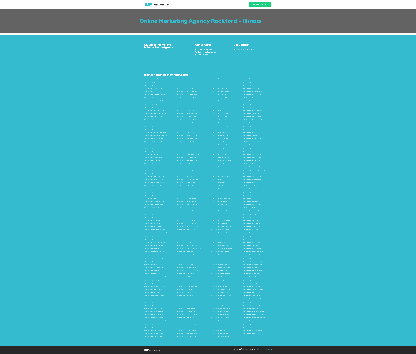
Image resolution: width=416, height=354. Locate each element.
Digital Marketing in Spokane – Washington (252, 261)
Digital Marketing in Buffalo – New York (186, 277)
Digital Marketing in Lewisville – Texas (153, 129)
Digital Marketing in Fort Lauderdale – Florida (155, 226)
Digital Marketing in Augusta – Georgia (219, 242)
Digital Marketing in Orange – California (153, 179)
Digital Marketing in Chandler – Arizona (251, 277)
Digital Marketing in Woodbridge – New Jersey (155, 94)
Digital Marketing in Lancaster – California (154, 217)
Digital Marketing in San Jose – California (187, 330)
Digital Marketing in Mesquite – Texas (186, 192)
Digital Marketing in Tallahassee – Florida (252, 236)
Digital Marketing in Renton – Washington (187, 97)
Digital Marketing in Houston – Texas (251, 333)
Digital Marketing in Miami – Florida (251, 302)
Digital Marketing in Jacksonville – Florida (252, 327)
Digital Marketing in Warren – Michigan (186, 182)
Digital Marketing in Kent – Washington (153, 173)
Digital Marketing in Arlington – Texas (186, 298)
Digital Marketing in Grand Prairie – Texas (187, 239)
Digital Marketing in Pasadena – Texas (219, 195)
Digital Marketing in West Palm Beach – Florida (253, 145)
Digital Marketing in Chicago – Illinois (153, 336)
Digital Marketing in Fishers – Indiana (186, 85)
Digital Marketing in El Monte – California (154, 107)
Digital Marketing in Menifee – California (186, 104)
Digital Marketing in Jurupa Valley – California (187, 107)
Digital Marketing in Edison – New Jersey (252, 110)
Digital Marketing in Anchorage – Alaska (219, 280)
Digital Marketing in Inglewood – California (220, 97)
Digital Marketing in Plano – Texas (250, 280)
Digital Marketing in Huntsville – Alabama (187, 255)
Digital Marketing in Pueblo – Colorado (251, 123)
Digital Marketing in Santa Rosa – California (220, 220)
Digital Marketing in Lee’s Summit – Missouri (188, 91)
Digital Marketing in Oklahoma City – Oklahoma (253, 320)
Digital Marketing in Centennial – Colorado (220, 107)
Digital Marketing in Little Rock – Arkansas (187, 245)
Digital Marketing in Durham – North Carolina (188, 280)
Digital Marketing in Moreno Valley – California (253, 251)
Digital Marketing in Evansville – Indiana (219, 141)
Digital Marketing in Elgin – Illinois (185, 132)
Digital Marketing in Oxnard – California (153, 245)
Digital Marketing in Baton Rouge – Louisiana (220, 258)
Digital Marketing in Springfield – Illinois (252, 129)
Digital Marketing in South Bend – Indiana (187, 94)
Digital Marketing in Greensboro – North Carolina (221, 283)
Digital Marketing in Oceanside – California (252, 217)
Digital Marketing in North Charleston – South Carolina (190, 148)
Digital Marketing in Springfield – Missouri (252, 214)
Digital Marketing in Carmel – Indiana (251, 79)
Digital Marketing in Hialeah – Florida (186, 258)
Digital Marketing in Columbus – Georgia (153, 248)
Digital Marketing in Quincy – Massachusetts (155, 85)
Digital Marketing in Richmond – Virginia (187, 261)
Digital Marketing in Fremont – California (219, 261)
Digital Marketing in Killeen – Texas (152, 207)
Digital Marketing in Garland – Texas (218, 264)
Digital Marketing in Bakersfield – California (252, 298)
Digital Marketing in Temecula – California (220, 119)
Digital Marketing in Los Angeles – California (187, 336)
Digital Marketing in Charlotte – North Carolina (253, 324)
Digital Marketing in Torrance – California (186, 189)
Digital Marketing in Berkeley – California (219, 145)
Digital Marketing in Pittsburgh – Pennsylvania (253, 283)
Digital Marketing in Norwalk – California (153, 79)
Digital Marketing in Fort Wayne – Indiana (252, 270)
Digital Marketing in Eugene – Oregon (153, 220)
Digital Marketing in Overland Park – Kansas (154, 239)
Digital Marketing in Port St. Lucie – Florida (220, 255)
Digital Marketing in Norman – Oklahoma (252, 167)
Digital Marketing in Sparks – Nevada (219, 116)
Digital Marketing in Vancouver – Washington (188, 233)
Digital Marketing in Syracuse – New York (252, 189)
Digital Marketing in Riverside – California (220, 289)
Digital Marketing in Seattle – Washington (187, 324)
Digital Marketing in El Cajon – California (153, 101)
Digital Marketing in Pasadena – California (154, 176)
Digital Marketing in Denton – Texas (250, 192)
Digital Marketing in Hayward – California (219, 211)
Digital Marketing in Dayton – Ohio (218, 179)
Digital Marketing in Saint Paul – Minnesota (154, 286)
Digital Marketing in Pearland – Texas (218, 163)
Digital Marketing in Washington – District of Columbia (157, 320)
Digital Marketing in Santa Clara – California (187, 167)
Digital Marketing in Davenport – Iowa (251, 82)
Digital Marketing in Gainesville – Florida (154, 185)
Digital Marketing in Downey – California (186, 123)
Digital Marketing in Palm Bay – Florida (219, 154)
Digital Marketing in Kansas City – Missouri (220, 308)
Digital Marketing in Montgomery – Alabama (154, 242)
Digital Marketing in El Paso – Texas (185, 320)
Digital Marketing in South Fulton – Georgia (220, 113)
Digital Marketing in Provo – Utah (250, 132)
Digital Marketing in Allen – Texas (250, 104)
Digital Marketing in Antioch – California (219, 135)
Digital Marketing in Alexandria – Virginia (219, 204)
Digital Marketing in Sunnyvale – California (154, 204)
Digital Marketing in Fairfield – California (252, 148)
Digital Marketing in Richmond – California (252, 138)
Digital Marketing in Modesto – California (252, 255)
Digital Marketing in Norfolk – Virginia (153, 264)
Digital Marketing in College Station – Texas (154, 151)
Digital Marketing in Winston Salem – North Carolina (189, 267)
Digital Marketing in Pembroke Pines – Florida (221, 214)
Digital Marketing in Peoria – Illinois (218, 123)
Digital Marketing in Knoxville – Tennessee (252, 233)
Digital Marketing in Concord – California (219, 157)
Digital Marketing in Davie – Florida (152, 97)
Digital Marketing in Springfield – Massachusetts (254, 204)
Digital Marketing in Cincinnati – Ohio (219, 286)
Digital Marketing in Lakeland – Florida (153, 138)
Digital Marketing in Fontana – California (219, 251)
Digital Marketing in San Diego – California (252, 330)
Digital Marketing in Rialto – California (251, 94)
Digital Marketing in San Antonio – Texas (153, 333)
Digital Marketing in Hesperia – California (219, 82)
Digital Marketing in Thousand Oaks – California (188, 160)
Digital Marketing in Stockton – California (187, 292)
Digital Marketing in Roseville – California (219, 201)
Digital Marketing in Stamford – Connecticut (220, 176)
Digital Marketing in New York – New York (219, 336)
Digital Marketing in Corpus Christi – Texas (252, 289)
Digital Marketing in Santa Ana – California (187, 289)
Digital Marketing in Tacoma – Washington (154, 258)
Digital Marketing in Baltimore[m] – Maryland (188, 314)
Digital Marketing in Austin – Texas (152, 330)
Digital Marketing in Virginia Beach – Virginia (187, 305)
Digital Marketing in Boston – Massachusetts (253, 317)
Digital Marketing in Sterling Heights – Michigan (254, 170)
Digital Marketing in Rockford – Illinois (219, 192)
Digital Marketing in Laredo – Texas (152, 270)
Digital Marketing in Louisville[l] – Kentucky (252, 314)
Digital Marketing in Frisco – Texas (185, 251)
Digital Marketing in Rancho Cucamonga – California (189, 220)
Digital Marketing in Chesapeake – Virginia (220, 267)
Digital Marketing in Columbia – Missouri (154, 167)
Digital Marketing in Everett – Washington (187, 119)
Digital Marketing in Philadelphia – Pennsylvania (188, 333)
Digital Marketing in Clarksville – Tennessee (220, 217)
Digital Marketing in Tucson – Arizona (186, 311)
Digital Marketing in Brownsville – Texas (219, 229)
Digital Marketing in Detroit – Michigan (153, 317)
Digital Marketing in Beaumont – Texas (186, 126)
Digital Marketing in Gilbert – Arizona (251, 273)
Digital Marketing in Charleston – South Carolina (188, 201)
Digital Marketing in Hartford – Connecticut (187, 151)
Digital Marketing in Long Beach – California (154, 305)
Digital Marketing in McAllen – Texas (218, 189)
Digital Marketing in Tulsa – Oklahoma (153, 302)
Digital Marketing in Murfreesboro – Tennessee (253, 207)
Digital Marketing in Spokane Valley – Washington (254, 101)
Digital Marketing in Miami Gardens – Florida (253, 119)
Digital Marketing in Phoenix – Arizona (219, 333)
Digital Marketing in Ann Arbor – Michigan (252, 151)
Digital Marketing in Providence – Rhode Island (155, 233)
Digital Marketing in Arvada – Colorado (153, 157)
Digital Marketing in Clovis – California (251, 154)
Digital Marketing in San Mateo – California (220, 88)
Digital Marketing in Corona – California (186, 211)
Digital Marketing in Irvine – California (251, 286)
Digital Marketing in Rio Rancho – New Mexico (221, 101)
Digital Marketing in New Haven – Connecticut (221, 173)
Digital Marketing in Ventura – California (252, 116)
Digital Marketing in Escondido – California (154, 201)
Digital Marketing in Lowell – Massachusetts (220, 132)
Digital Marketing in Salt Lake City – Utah (187, 242)
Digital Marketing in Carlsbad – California (252, 135)
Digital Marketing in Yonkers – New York (251, 248)
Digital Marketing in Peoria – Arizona (152, 236)
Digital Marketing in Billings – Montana (153, 148)
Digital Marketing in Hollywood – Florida (251, 201)
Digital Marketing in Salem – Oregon (152, 223)
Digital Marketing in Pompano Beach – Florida (155, 123)
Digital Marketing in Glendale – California (219, 233)
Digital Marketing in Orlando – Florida (153, 289)
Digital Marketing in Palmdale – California (154, 214)
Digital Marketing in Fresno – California (219, 311)
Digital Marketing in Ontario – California (186, 223)
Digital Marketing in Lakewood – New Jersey (154, 182)
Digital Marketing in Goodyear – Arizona (153, 88)
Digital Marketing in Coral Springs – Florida (187, 170)
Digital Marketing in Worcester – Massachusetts (189, 248)
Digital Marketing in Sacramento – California (154, 311)
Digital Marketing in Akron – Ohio (250, 229)
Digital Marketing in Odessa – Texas (152, 126)
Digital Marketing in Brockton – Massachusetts (188, 101)
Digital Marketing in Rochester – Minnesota (220, 151)
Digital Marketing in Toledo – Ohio (152, 273)
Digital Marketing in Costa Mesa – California (154, 119)
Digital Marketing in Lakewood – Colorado (187, 207)
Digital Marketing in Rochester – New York (154, 251)
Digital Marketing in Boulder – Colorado (219, 94)
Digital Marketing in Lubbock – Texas (218, 270)
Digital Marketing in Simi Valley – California (187, 163)
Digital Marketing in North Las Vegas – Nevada (155, 277)
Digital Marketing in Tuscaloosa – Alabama (187, 79)
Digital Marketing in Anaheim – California (154, 295)
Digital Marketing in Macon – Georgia (218, 207)
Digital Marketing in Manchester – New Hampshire (189, 138)
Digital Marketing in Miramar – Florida (186, 173)
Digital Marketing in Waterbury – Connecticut (155, 132)
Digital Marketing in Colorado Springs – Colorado (254, 305)
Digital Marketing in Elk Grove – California (219, 223)
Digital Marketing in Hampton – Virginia (252, 179)
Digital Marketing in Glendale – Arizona (153, 267)
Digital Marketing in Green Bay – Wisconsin (252, 107)
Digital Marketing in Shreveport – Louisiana (220, 226)
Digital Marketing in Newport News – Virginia (155, 229)
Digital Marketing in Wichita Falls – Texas (219, 91)
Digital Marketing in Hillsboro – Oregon (219, 104)
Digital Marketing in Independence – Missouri (188, 154)
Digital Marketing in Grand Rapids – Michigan (221, 239)
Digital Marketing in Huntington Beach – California (222, 236)
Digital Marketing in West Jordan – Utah (252, 141)
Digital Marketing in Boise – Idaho (185, 264)
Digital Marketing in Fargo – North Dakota (252, 163)
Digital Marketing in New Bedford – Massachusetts (189, 82)
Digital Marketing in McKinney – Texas (219, 245)
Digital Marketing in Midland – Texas (153, 170)
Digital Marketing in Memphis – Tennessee (220, 314)
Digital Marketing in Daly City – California (219, 85)
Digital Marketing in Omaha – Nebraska (153, 308)
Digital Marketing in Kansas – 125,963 (251, 160)
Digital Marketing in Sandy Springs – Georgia (187, 110)
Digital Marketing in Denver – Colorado (153, 324)
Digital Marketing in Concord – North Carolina (155, 113)
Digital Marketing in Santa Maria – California (187, 116)
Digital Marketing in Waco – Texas (250, 182)
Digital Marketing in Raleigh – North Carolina (220, 305)
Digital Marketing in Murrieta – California (187, 129)
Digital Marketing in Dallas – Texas (218, 330)
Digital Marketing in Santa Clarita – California (155, 261)
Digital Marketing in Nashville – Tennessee (220, 320)
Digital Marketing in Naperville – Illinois (252, 195)
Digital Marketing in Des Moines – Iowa (153, 255)
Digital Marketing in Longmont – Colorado (219, 79)
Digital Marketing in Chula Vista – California (220, 277)
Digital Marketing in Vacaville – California (252, 91)
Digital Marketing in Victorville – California (187, 176)
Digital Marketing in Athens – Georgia (218, 167)
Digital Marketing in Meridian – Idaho (153, 163)
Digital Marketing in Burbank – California (252, 97)
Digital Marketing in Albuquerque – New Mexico (253, 311)
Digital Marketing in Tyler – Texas (217, 110)
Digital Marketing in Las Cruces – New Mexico (253, 126)
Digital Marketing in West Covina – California (154, 110)
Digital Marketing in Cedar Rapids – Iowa (252, 176)
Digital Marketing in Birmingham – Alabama (253, 239)
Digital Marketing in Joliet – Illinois (250, 198)
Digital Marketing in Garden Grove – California (188, 217)
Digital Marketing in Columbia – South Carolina (188, 179)
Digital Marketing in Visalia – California (251, 185)
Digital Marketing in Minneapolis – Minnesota (188, 302)
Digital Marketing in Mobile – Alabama (186, 229)
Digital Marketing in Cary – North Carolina (252, 220)
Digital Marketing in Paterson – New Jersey (154, 211)
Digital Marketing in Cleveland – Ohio (185, 295)
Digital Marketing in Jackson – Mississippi (220, 198)
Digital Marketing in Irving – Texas (250, 267)
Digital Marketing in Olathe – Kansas (153, 189)
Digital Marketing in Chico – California (251, 88)
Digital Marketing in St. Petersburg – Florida (187, 270)
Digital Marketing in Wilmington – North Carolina (221, 148)
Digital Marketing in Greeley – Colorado (251, 113)
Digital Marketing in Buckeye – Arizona (251, 85)
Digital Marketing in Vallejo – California (251, 157)
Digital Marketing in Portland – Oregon (186, 317)
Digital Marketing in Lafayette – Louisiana (154, 154)
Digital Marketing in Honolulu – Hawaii (251, 292)
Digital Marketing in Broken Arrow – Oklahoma (155, 141)
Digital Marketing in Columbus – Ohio (186, 327)
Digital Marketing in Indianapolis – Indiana (154, 327)
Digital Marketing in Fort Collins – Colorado (187, 214)
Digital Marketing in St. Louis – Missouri (187, 283)
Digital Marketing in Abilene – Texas (152, 160)
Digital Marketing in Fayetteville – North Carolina (221, 248)
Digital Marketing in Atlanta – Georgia (186, 308)
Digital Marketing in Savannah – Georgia (153, 192)
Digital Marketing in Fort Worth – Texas (219, 327)
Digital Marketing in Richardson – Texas (186, 141)
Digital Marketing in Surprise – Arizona (153, 198)
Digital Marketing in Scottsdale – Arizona (252, 264)
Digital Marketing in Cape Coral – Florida (251, 245)
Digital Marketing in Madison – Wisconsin (220, 273)
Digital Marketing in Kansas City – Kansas (187, 204)
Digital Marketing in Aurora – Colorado (153, 298)
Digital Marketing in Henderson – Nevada (219, 292)
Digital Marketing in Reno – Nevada (185, 273)
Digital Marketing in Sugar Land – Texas (153, 116)
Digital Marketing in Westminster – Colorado (187, 135)
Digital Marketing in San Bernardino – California (253, 258)
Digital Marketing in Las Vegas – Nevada (219, 317)
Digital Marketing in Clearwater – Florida (153, 145)
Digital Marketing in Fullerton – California (187, 185)
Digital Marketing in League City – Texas (219, 138)
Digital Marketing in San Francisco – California (221, 324)
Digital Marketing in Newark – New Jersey (187, 286)
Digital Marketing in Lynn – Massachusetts (154, 82)
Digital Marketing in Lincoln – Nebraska (153, 283)
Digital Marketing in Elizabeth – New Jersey (252, 173)
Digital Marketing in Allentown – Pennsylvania (221, 160)
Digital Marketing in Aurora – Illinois (251, 223)
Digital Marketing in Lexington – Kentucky (154, 292)
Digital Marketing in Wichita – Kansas (219, 298)
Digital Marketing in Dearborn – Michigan (187, 113)
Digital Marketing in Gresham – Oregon (219, 129)
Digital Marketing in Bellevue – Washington (187, 198)
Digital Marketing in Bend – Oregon (185, 88)
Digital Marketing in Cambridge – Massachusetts (189, 145)
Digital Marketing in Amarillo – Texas (251, 242)
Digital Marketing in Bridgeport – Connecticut (155, 195)
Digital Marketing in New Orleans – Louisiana (220, 295)
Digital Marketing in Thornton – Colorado (219, 185)
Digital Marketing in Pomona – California (186, 195)
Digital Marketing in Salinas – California (252, 211)
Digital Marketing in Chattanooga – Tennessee (188, 226)
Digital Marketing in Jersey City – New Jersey (154, 280)
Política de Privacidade (264, 349)
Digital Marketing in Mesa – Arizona (250, 308)
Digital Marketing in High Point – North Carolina (155, 135)
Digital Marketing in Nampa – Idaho (152, 104)
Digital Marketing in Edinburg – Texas (153, 91)
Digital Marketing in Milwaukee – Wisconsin (154, 314)
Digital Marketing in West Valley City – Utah (220, 182)
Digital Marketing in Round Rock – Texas (186, 157)
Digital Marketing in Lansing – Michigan (219, 126)
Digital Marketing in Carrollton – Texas (219, 170)
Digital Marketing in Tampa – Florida (251, 295)
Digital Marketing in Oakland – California (219, 302)
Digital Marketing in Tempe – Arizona (251, 226)
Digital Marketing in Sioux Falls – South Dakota (188, 236)
